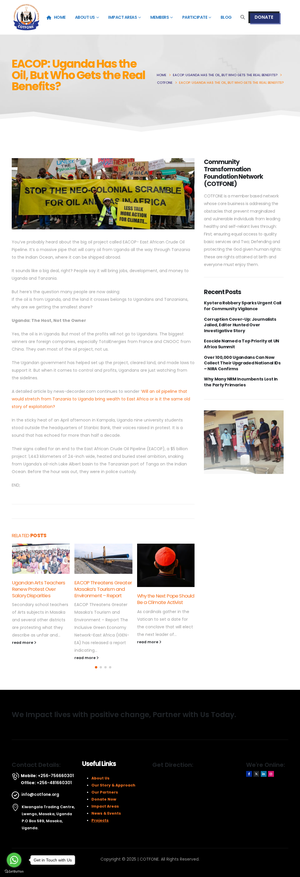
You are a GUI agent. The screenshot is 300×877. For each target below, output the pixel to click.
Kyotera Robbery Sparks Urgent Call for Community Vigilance (242, 306)
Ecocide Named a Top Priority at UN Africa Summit (241, 344)
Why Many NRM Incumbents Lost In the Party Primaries (241, 382)
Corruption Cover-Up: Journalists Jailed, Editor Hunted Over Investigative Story (240, 325)
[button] (243, 17)
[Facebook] (249, 774)
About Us (85, 17)
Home (60, 17)
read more (23, 642)
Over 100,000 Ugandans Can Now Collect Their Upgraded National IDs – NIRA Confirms (242, 363)
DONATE (264, 17)
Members (159, 17)
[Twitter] (256, 774)
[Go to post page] (41, 559)
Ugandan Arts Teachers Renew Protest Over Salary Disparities (38, 589)
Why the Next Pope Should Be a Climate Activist (166, 599)
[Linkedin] (264, 774)
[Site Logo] (26, 17)
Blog (226, 17)
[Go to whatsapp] (14, 860)
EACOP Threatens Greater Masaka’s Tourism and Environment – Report (103, 589)
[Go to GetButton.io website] (14, 871)
